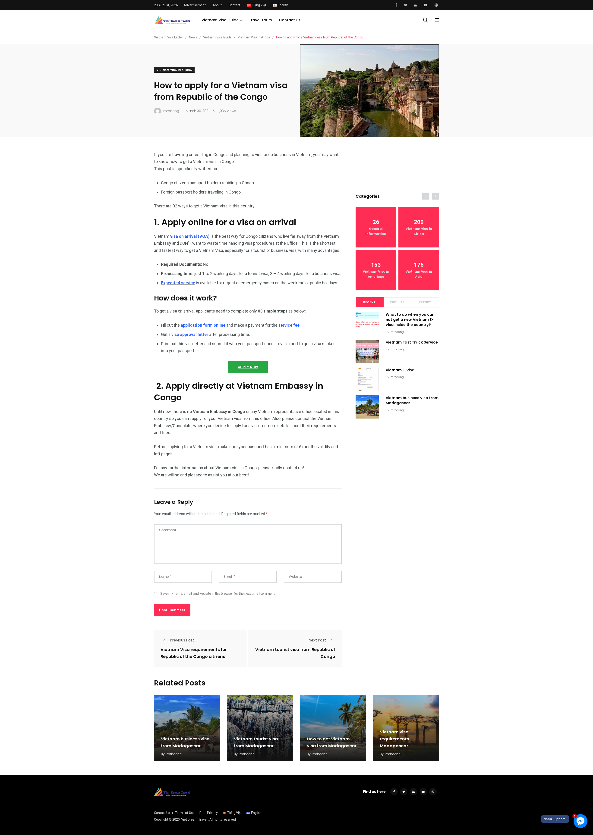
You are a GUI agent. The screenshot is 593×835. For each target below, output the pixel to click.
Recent (369, 302)
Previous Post (182, 640)
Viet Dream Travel (194, 819)
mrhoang (397, 332)
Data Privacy (208, 813)
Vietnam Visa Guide (220, 20)
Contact (234, 5)
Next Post (317, 640)
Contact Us (289, 20)
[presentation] (425, 196)
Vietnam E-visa (400, 370)
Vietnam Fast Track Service (412, 342)
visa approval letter (189, 334)
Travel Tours (260, 20)
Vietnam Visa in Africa (174, 70)
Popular (397, 302)
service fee (289, 325)
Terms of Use (185, 813)
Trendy (425, 302)
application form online (203, 325)
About (217, 5)
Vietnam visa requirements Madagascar (394, 739)
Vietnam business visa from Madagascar (412, 400)
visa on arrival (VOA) (190, 236)
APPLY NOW (248, 367)
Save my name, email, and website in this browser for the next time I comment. (217, 593)
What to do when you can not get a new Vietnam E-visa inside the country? (410, 320)
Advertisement (195, 5)
